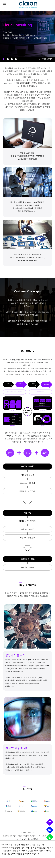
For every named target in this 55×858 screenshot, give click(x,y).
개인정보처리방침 (14, 854)
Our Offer (12, 59)
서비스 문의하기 (47, 59)
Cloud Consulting (4, 59)
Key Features (16, 59)
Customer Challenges (8, 59)
